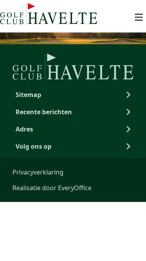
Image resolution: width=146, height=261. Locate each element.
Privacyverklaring (37, 172)
